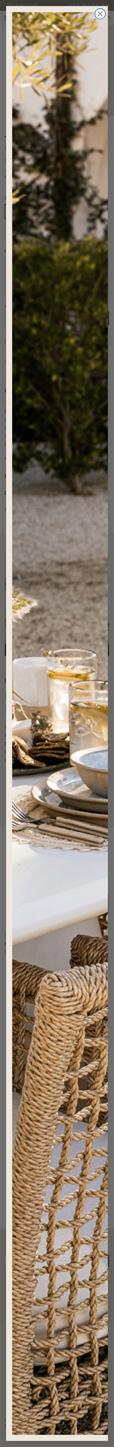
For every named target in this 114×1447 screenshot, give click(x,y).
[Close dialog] (100, 14)
